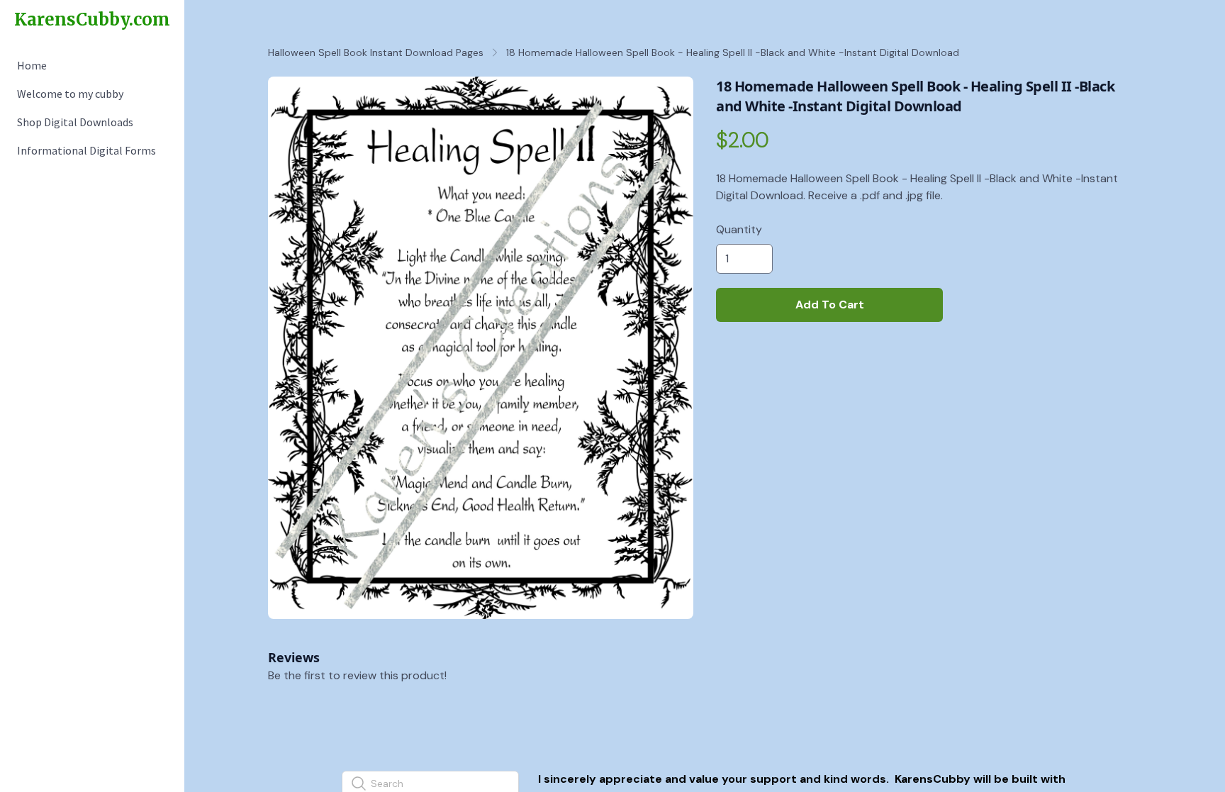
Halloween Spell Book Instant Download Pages (375, 52)
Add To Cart (829, 304)
